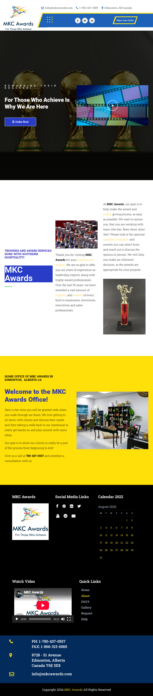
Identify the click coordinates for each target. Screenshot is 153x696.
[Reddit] (67, 516)
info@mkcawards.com (59, 8)
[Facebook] (78, 20)
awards (78, 295)
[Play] (17, 619)
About (85, 596)
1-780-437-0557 (88, 8)
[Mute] (63, 619)
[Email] (75, 516)
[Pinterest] (65, 506)
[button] (112, 105)
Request (86, 613)
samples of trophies (116, 239)
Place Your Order (125, 20)
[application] (43, 605)
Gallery (86, 607)
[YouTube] (59, 516)
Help (84, 619)
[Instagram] (92, 20)
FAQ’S (85, 602)
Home (85, 590)
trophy (107, 214)
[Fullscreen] (69, 619)
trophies (60, 295)
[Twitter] (85, 20)
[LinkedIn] (72, 506)
